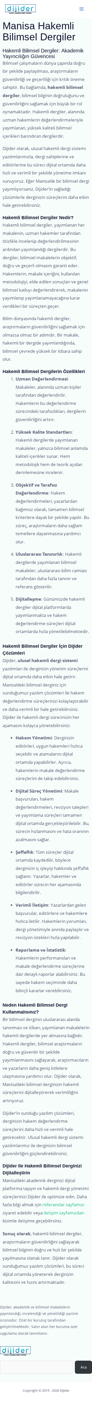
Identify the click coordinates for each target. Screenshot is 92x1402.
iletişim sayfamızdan (64, 1213)
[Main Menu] (81, 9)
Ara (83, 1367)
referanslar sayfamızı (63, 1205)
